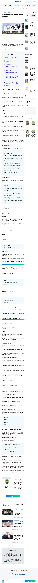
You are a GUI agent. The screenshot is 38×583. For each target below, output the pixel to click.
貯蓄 (27, 105)
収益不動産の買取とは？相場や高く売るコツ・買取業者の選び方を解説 (18, 525)
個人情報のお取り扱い (24, 570)
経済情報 (28, 104)
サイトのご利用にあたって (15, 570)
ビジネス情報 (28, 101)
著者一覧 (34, 138)
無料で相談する (30, 581)
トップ (5, 5)
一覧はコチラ (21, 505)
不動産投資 (10, 5)
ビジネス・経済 (16, 5)
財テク (22, 5)
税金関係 (33, 5)
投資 (27, 102)
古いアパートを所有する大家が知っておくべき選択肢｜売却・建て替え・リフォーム (18, 537)
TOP (2, 8)
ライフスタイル (27, 5)
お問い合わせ (13, 496)
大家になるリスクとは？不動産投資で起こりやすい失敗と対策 (18, 513)
